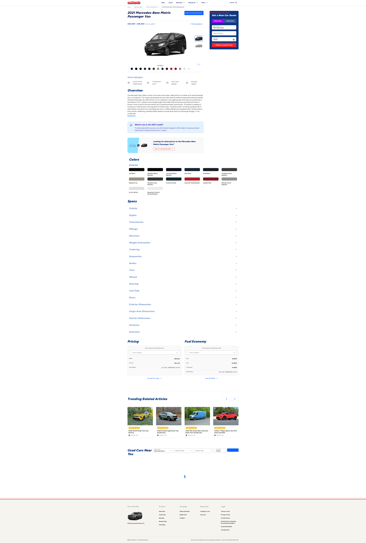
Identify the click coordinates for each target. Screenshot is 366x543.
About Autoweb (184, 511)
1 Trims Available (196, 24)
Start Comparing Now (163, 149)
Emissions (134, 331)
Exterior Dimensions (140, 304)
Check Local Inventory (193, 13)
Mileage (133, 229)
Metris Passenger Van (152, 7)
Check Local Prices (224, 45)
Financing (162, 525)
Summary (134, 325)
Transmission (136, 222)
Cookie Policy (225, 518)
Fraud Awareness (226, 526)
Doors (132, 297)
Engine (132, 215)
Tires (131, 270)
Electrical (134, 235)
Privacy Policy (225, 515)
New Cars (218, 21)
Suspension (135, 256)
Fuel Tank (134, 290)
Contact (182, 518)
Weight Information (139, 242)
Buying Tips (163, 521)
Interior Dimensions (139, 318)
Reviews (161, 518)
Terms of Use (225, 511)
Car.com (203, 515)
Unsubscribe (225, 530)
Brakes (132, 263)
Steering (133, 283)
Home (129, 7)
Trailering (134, 249)
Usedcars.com (205, 511)
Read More (131, 116)
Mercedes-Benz (138, 7)
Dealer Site (183, 515)
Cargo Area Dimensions (142, 311)
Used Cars (230, 21)
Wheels (133, 277)
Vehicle (133, 208)
